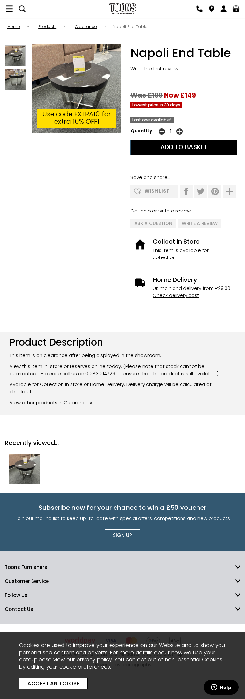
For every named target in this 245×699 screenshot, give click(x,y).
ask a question (153, 223)
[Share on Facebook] (186, 191)
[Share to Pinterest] (214, 191)
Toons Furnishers (122, 8)
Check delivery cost (176, 295)
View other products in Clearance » (51, 402)
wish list (157, 191)
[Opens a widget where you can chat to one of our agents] (221, 688)
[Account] (224, 9)
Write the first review (154, 68)
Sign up (122, 535)
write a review (200, 223)
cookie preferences (84, 667)
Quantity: (142, 131)
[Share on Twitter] (200, 191)
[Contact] (199, 9)
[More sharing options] (229, 191)
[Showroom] (211, 9)
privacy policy (94, 659)
